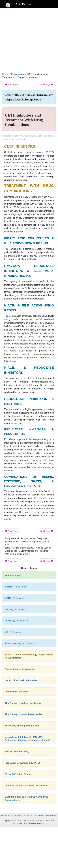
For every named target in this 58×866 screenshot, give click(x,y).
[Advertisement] (29, 42)
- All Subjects (13, 632)
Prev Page (12, 84)
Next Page (45, 84)
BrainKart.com (24, 4)
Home (5, 74)
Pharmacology (18, 74)
